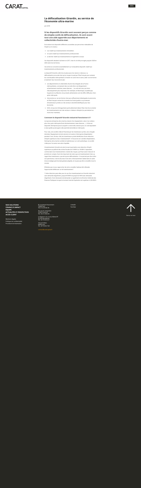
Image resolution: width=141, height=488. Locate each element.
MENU (132, 6)
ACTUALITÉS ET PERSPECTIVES (17, 212)
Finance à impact (13, 207)
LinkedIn (73, 205)
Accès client (11, 214)
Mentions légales (11, 219)
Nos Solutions (12, 205)
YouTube (73, 207)
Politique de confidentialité (14, 221)
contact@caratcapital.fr (45, 229)
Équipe (9, 210)
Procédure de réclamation (14, 223)
